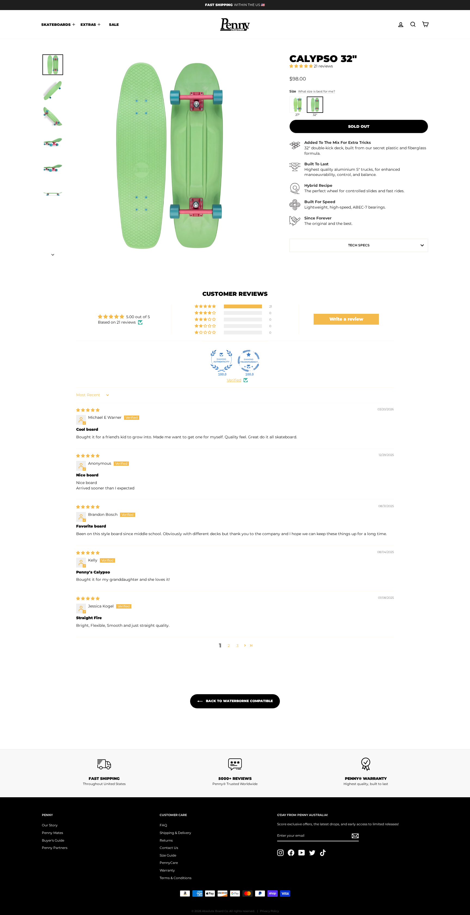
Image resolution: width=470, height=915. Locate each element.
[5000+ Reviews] (235, 764)
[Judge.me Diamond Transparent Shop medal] (248, 361)
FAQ (163, 825)
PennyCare (169, 863)
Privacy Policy (269, 911)
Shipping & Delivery (175, 833)
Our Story (50, 825)
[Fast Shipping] (104, 764)
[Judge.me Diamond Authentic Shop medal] (221, 361)
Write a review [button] (346, 319)
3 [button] (237, 645)
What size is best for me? (316, 91)
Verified (234, 380)
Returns (166, 840)
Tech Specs (359, 245)
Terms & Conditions (175, 878)
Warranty (167, 870)
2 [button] (229, 645)
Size (312, 91)
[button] (301, 66)
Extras (89, 24)
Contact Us (169, 848)
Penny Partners (54, 848)
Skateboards (56, 24)
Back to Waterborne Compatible (239, 701)
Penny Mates (52, 833)
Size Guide (168, 855)
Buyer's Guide (53, 840)
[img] (88, 410)
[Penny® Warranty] (365, 764)
